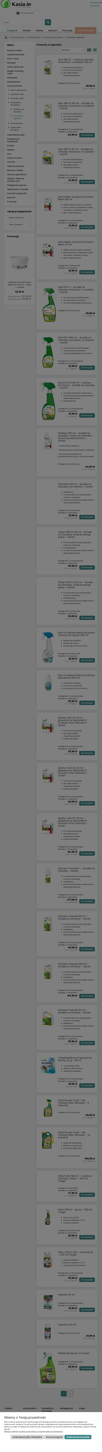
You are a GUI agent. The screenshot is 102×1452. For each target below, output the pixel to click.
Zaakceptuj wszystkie (78, 1437)
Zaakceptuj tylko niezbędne (27, 1437)
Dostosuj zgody (54, 1437)
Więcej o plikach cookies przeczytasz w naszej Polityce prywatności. (33, 1431)
